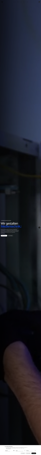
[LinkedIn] (39, 2)
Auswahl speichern (28, 453)
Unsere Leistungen (10, 235)
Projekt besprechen (4, 235)
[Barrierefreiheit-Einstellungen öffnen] (39, 227)
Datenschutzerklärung (8, 448)
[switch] (14, 450)
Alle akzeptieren (33, 453)
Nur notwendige (23, 453)
